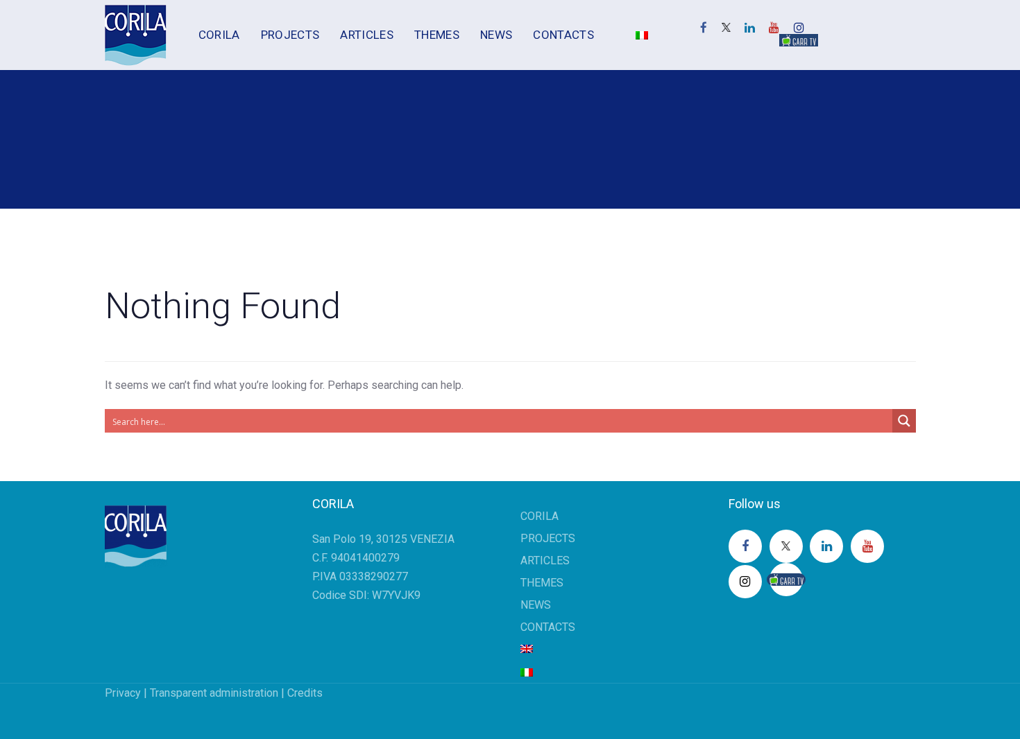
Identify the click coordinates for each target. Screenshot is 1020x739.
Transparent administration (214, 692)
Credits (305, 692)
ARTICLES (545, 560)
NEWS (535, 604)
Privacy (123, 692)
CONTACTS (547, 627)
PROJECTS (547, 538)
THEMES (541, 582)
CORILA (539, 516)
